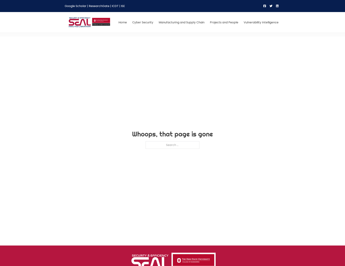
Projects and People (224, 22)
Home (122, 22)
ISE (123, 6)
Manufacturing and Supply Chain (181, 22)
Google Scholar (75, 6)
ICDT (115, 6)
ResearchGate (99, 6)
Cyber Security (142, 22)
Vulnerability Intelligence (261, 22)
